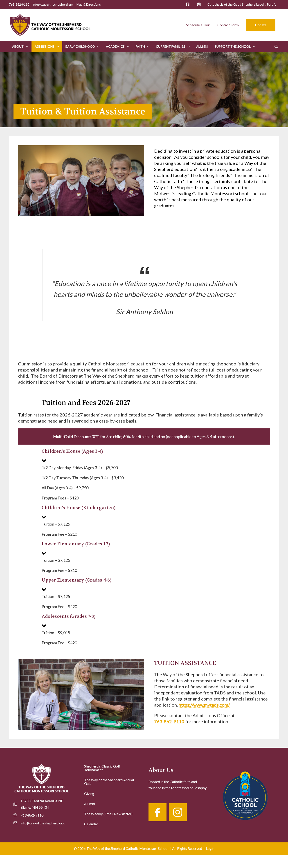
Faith (140, 46)
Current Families (170, 46)
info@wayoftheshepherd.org (53, 4)
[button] (260, 25)
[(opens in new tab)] (245, 794)
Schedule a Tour (198, 25)
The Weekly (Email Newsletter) (108, 814)
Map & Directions (88, 4)
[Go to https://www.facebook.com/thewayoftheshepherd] (157, 812)
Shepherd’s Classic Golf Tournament (102, 768)
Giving (89, 793)
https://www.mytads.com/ (204, 704)
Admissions (44, 46)
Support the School (233, 46)
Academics (115, 46)
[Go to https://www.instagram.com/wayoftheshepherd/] (178, 812)
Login (210, 848)
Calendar (91, 824)
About (18, 46)
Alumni (202, 46)
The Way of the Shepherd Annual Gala (109, 782)
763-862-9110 (169, 721)
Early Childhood (80, 46)
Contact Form (228, 25)
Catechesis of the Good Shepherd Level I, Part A (241, 4)
